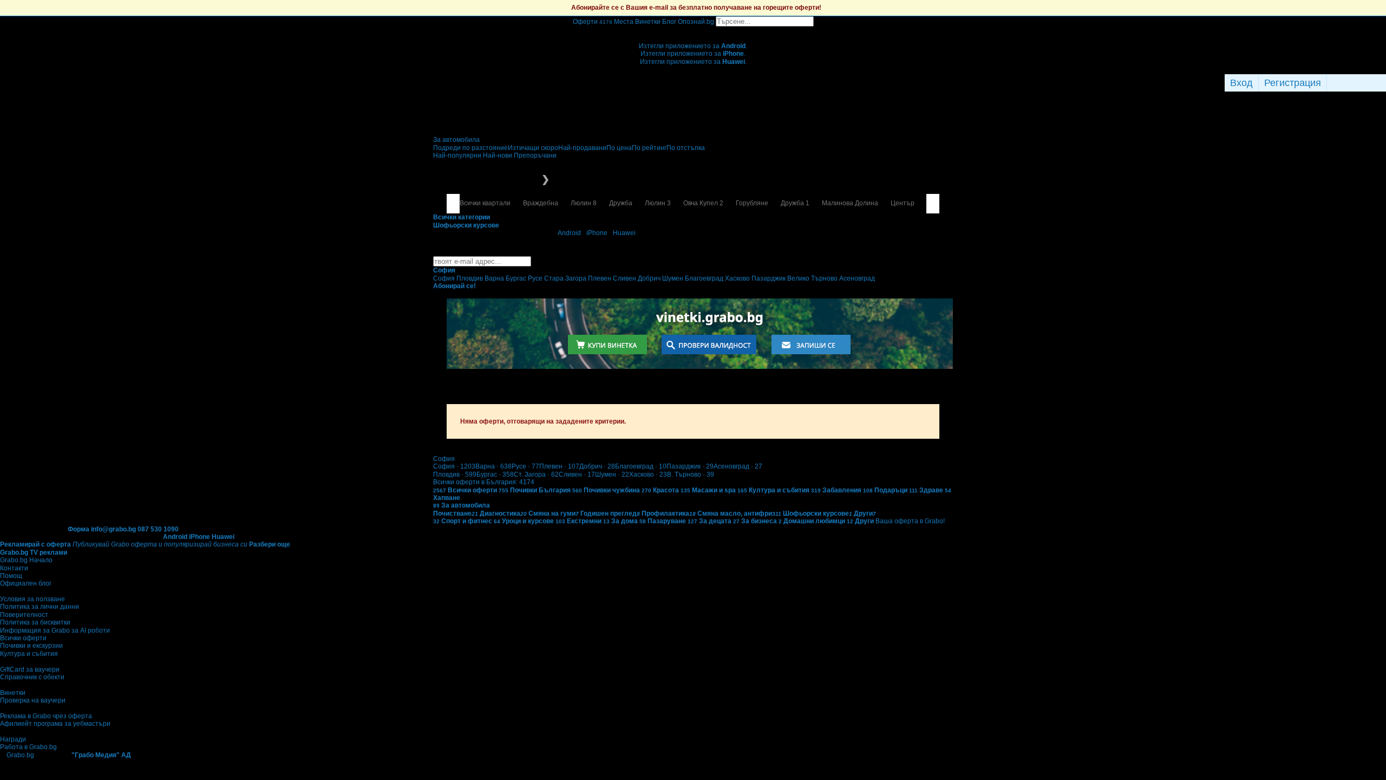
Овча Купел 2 (703, 203)
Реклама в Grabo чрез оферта (46, 716)
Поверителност (24, 615)
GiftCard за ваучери (30, 669)
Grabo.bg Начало (26, 560)
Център (902, 203)
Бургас (495, 474)
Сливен (577, 474)
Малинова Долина (850, 203)
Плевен (559, 466)
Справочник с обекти (32, 677)
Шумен (612, 474)
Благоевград (640, 466)
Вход (1241, 82)
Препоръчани (535, 155)
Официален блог (25, 583)
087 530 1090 (158, 529)
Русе (525, 466)
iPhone (596, 233)
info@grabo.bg (113, 529)
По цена (619, 148)
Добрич (597, 466)
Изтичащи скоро (533, 148)
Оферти (592, 21)
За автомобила (456, 140)
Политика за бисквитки (35, 622)
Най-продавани (582, 148)
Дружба (620, 203)
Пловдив (454, 474)
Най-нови (498, 155)
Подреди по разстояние (470, 148)
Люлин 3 (658, 203)
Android (569, 233)
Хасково (648, 474)
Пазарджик (690, 466)
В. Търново (690, 474)
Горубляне (752, 203)
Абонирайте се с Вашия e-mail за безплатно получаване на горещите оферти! (696, 7)
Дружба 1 (795, 203)
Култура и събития (29, 654)
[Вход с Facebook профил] (1354, 83)
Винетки (12, 693)
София (454, 466)
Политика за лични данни (39, 606)
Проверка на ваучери (33, 700)
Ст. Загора (536, 474)
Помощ (11, 576)
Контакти (14, 568)
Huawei (624, 233)
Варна (493, 466)
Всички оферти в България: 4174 (483, 482)
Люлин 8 (584, 203)
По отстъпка (685, 148)
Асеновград (738, 466)
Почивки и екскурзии (31, 645)
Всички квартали (485, 203)
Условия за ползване (32, 599)
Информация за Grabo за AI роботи (55, 630)
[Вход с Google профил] (1383, 83)
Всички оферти (23, 638)
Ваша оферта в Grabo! (910, 521)
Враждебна (540, 203)
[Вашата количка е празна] (693, 30)
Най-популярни (458, 155)
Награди (13, 739)
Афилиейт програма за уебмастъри (55, 723)
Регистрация (1292, 82)
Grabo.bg (20, 755)
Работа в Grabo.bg (28, 747)
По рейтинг (649, 148)
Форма (78, 529)
